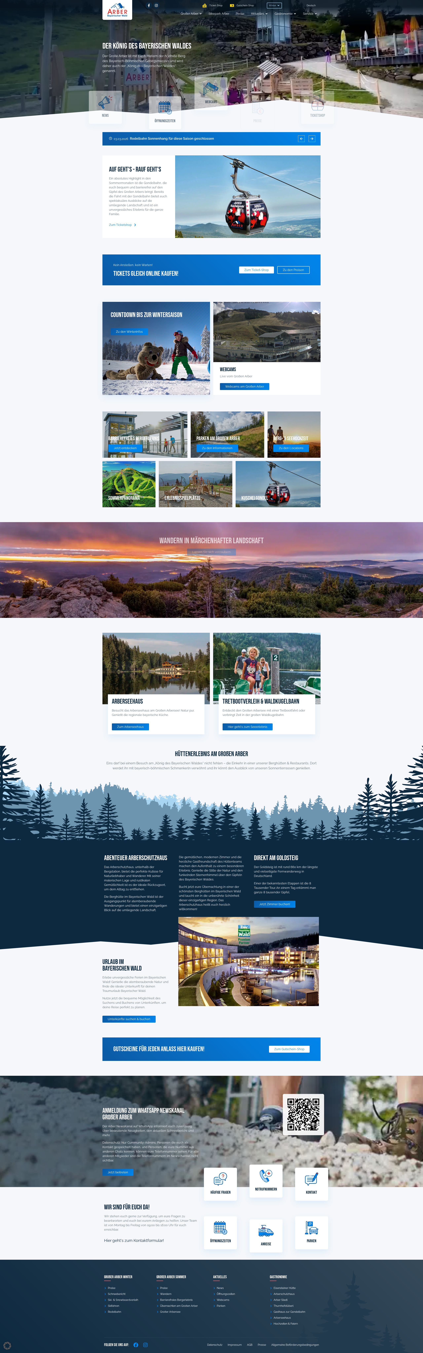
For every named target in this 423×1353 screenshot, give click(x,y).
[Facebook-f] (149, 5)
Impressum (235, 1344)
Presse (262, 1344)
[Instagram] (156, 5)
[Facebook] (135, 1344)
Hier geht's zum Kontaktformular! (134, 1240)
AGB (249, 1344)
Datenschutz (214, 1344)
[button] (274, 5)
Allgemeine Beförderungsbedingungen (295, 1344)
